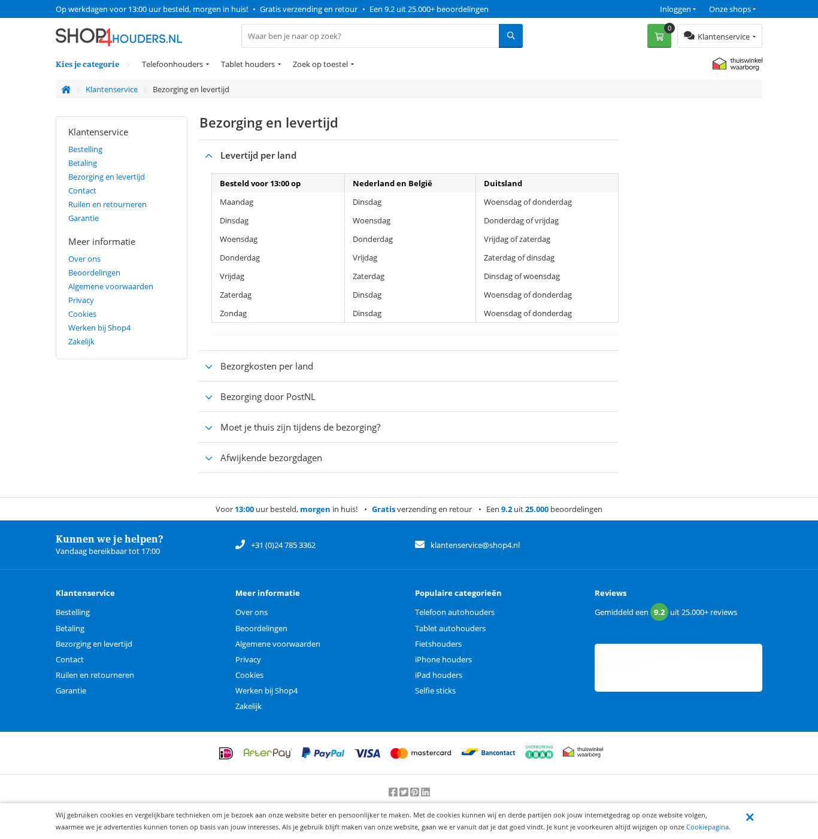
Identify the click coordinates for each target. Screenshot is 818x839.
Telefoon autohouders (455, 612)
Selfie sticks (435, 690)
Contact (82, 190)
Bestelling (85, 149)
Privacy (81, 300)
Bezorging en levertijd (106, 176)
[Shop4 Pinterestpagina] (415, 792)
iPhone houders (443, 659)
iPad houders (438, 675)
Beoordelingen (94, 272)
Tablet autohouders (450, 628)
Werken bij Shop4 (99, 327)
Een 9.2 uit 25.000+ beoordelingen (429, 9)
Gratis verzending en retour (309, 9)
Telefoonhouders (172, 64)
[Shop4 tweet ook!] (404, 792)
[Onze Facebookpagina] (394, 792)
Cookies (82, 313)
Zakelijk (81, 341)
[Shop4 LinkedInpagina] (425, 792)
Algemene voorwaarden (110, 286)
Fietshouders (438, 643)
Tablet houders (248, 64)
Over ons (84, 258)
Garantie (83, 218)
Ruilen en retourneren (107, 204)
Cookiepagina (707, 826)
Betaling (82, 162)
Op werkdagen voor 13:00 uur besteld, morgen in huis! (152, 9)
